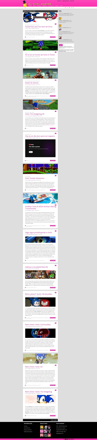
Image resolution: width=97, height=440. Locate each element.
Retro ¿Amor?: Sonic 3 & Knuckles (38, 294)
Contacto (25, 426)
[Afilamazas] (41, 436)
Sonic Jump (42, 260)
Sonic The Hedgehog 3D (34, 114)
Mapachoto (30, 326)
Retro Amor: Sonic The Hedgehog (38, 392)
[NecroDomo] (45, 436)
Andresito (30, 115)
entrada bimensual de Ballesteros (33, 225)
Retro (39, 317)
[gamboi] (45, 432)
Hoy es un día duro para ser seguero (40, 136)
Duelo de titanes (32, 83)
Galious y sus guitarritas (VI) (36, 267)
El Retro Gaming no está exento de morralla (32, 317)
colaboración (28, 350)
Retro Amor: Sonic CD (33, 367)
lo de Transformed (43, 225)
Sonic (34, 37)
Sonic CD (39, 385)
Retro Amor (39, 5)
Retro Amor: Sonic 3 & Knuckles (38, 324)
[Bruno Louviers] (41, 432)
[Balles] (49, 436)
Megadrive (31, 350)
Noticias (33, 28)
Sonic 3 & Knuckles (28, 318)
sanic (27, 65)
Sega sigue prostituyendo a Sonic (38, 232)
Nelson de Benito (31, 234)
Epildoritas (57, 5)
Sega (32, 37)
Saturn (29, 65)
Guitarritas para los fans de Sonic (38, 27)
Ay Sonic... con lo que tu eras (30, 260)
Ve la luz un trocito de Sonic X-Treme (40, 55)
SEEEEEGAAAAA (28, 226)
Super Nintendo (34, 96)
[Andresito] (41, 428)
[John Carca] (49, 432)
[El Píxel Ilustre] (40, 4)
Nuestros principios (27, 429)
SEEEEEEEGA (34, 385)
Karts (39, 225)
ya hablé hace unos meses (49, 124)
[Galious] (49, 428)
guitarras (27, 37)
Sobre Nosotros (27, 428)
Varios (33, 268)
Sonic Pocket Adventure (34, 178)
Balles (30, 210)
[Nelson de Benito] (45, 428)
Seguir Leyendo (52, 65)
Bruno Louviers (62, 428)
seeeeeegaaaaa (46, 317)
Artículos (30, 5)
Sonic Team (34, 415)
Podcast (61, 5)
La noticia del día (51, 5)
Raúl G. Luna (64, 429)
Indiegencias (45, 5)
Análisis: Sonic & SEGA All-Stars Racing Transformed (40, 207)
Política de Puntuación (28, 431)
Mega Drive (27, 415)
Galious (30, 28)
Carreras (27, 225)
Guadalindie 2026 (65, 13)
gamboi (30, 56)
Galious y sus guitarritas (29, 287)
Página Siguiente (54, 420)
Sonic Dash (39, 260)
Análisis (34, 5)
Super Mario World (28, 96)
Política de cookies (62, 51)
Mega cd (27, 385)
